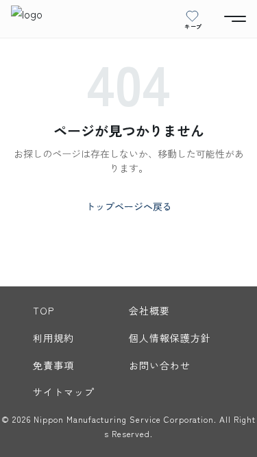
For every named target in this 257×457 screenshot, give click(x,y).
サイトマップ (64, 392)
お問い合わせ (160, 365)
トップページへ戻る (129, 206)
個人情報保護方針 (170, 338)
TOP (43, 310)
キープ (193, 26)
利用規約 (53, 338)
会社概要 (149, 310)
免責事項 (53, 365)
